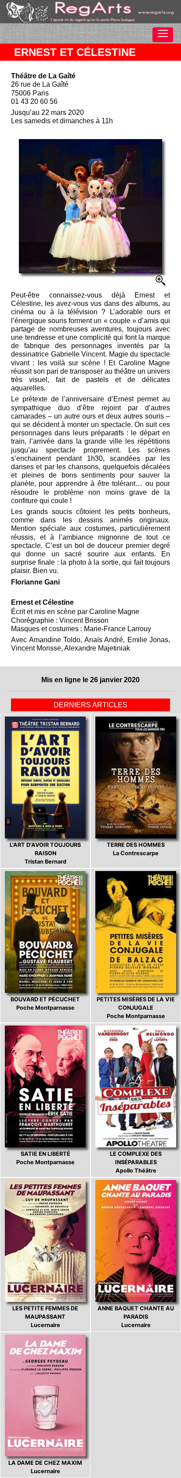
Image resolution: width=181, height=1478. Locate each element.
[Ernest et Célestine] (90, 206)
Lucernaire (45, 1316)
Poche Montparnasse (45, 1003)
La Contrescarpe (136, 849)
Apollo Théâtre (136, 1162)
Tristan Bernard (45, 853)
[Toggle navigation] (162, 34)
